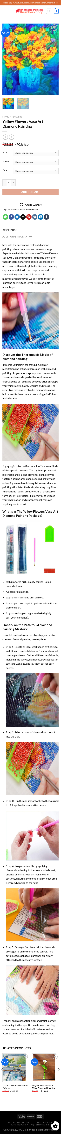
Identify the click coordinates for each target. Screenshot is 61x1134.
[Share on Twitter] (17, 217)
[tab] (30, 230)
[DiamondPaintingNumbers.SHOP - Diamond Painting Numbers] (29, 11)
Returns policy (19, 1124)
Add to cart (30, 191)
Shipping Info (43, 1124)
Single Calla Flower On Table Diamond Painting (43, 1087)
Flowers (17, 116)
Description (9, 230)
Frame (5, 161)
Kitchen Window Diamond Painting (15, 1087)
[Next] (53, 59)
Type (4, 170)
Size (4, 152)
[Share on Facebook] (11, 217)
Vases (22, 209)
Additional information (17, 236)
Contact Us (13, 1122)
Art (9, 209)
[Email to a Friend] (23, 217)
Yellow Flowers (33, 209)
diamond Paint (39, 1020)
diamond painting (47, 265)
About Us (27, 1122)
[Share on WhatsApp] (5, 217)
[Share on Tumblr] (46, 217)
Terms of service (44, 1122)
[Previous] (8, 59)
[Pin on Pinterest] (29, 217)
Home (5, 116)
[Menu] (4, 11)
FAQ (32, 1124)
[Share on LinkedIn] (40, 217)
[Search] (49, 11)
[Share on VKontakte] (34, 217)
